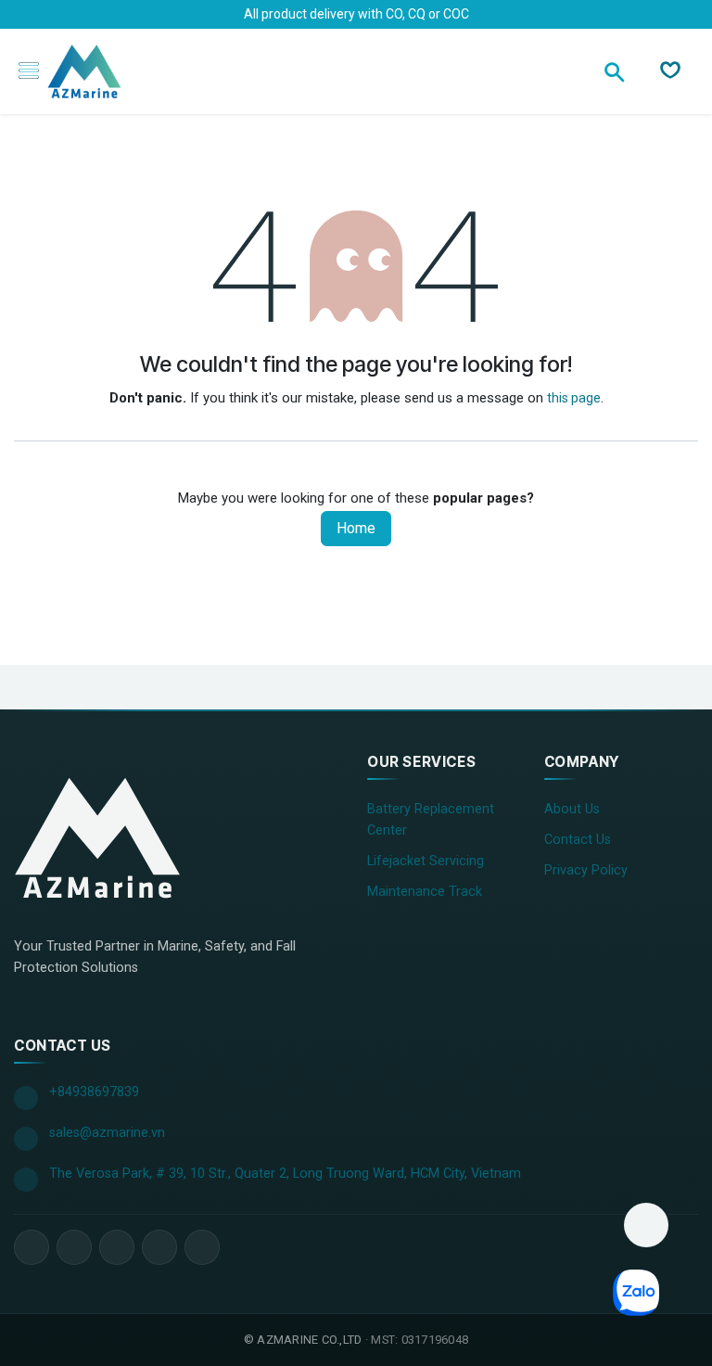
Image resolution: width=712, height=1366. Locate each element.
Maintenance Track (424, 892)
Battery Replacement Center (430, 819)
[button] (646, 1225)
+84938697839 (94, 1092)
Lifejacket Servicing (425, 861)
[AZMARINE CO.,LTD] (97, 837)
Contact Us (577, 840)
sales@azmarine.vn (107, 1133)
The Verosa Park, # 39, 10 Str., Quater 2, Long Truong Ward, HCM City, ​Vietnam (285, 1173)
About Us (572, 809)
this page (574, 397)
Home (356, 528)
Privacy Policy (586, 870)
